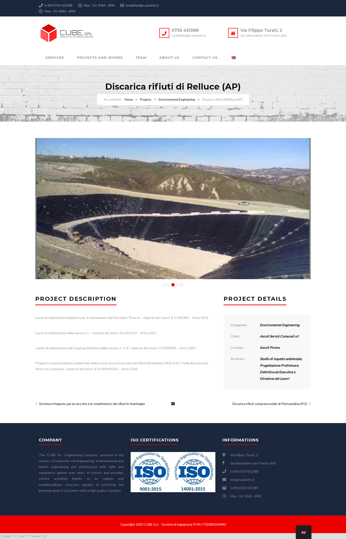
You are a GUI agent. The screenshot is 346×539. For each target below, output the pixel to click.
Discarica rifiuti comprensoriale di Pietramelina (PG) (269, 404)
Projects (145, 99)
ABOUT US (169, 57)
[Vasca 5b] (173, 208)
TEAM (141, 57)
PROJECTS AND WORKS (100, 57)
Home (129, 99)
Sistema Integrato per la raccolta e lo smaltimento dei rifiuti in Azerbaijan (92, 404)
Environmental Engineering (177, 99)
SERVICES (54, 57)
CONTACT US (205, 57)
